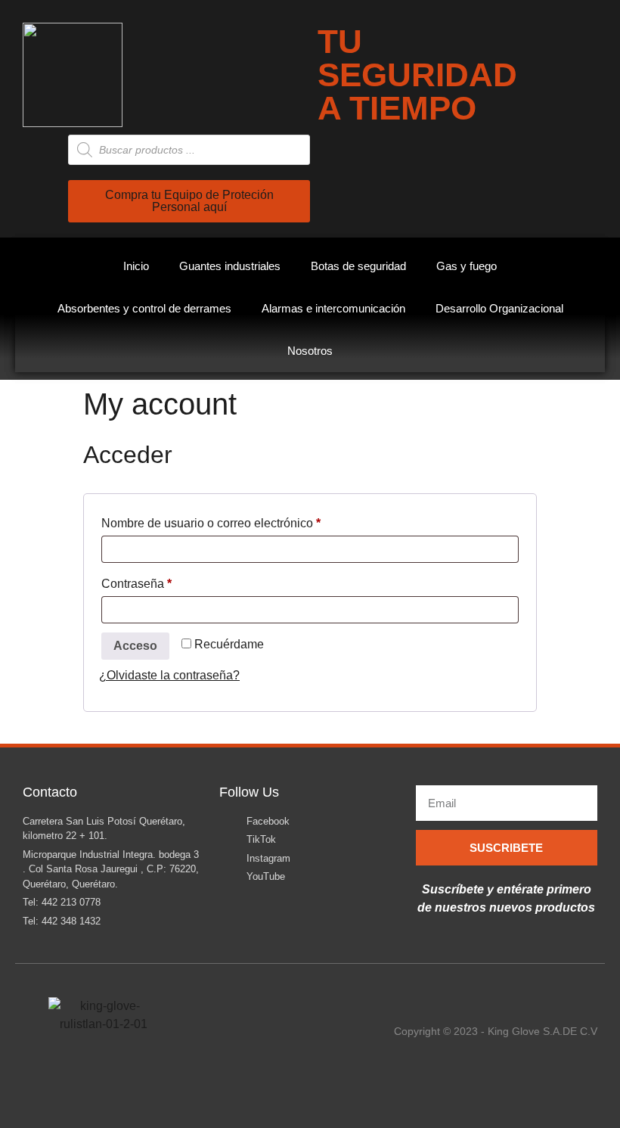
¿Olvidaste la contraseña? (169, 675)
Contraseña (165, 581)
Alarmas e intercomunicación (333, 308)
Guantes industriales (230, 265)
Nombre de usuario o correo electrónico (240, 520)
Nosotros (310, 350)
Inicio (136, 265)
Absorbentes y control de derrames (144, 308)
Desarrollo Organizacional (499, 308)
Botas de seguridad (358, 265)
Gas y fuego (466, 265)
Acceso (135, 645)
